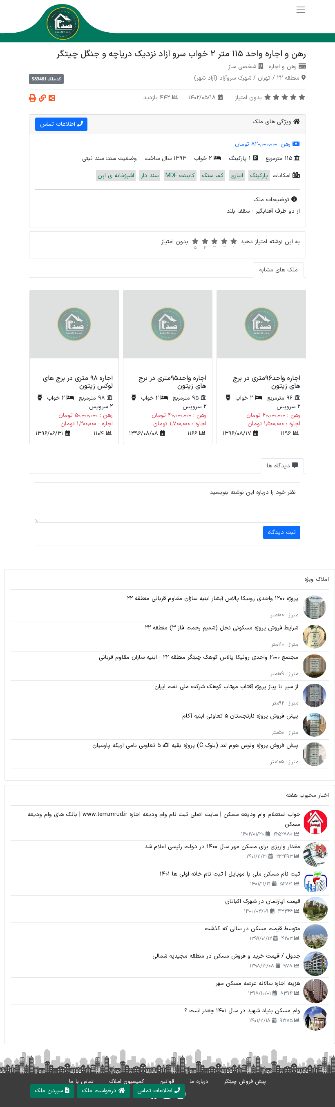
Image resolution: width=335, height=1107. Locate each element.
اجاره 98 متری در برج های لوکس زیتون (78, 382)
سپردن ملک (50, 1091)
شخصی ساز (242, 66)
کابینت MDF (180, 175)
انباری (236, 175)
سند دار (150, 175)
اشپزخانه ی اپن (116, 175)
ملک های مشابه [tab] (278, 270)
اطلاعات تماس (58, 124)
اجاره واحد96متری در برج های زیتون (266, 382)
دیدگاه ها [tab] (279, 466)
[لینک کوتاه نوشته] (42, 98)
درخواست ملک (100, 1091)
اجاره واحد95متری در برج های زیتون (172, 382)
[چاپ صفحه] (32, 98)
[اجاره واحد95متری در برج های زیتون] (167, 331)
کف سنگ (212, 175)
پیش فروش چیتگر (245, 1082)
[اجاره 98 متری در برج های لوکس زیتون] (74, 331)
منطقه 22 (288, 78)
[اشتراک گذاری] (52, 98)
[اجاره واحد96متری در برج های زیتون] (261, 331)
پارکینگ (259, 175)
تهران (264, 78)
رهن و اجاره (283, 66)
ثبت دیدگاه (282, 532)
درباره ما (199, 1082)
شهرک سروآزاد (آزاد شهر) (222, 78)
